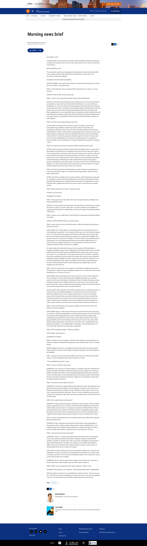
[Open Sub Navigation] (38, 16)
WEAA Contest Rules (70, 16)
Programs (34, 16)
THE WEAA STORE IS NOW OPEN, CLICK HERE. (73, 19)
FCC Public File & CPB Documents (107, 532)
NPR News (54, 482)
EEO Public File (62, 535)
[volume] (32, 11)
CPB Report (102, 529)
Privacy (60, 532)
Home (27, 16)
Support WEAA (82, 16)
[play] (28, 11)
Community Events (55, 16)
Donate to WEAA (114, 4)
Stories (43, 16)
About (92, 16)
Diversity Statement (84, 532)
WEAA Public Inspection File (85, 529)
